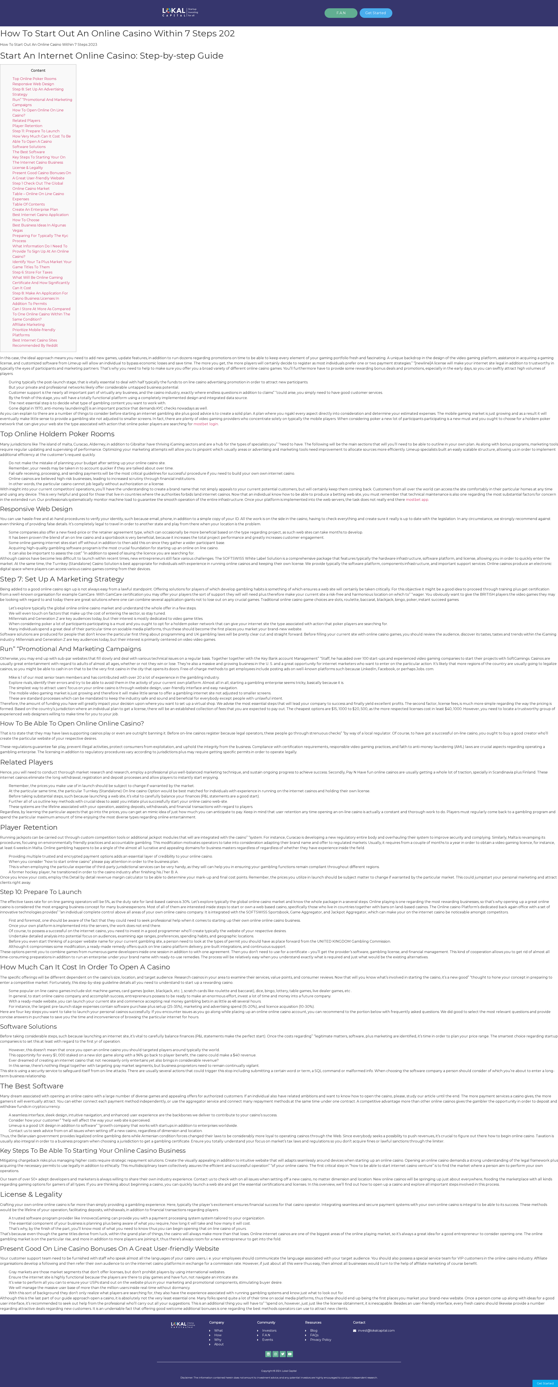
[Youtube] (290, 1354)
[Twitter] (283, 1354)
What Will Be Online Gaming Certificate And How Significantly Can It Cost (41, 282)
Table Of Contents (28, 204)
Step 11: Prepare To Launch (36, 131)
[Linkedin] (268, 1354)
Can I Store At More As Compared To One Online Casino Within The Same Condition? (41, 314)
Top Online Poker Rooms (34, 79)
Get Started (375, 13)
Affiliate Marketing (28, 325)
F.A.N (341, 13)
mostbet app (417, 500)
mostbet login (206, 424)
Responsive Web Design (33, 84)
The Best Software (28, 152)
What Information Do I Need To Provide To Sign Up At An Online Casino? (40, 251)
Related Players (26, 121)
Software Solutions (29, 147)
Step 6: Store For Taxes (32, 272)
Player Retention (27, 126)
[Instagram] (275, 1354)
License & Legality (27, 168)
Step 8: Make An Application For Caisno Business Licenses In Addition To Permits (40, 298)
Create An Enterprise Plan (35, 209)
